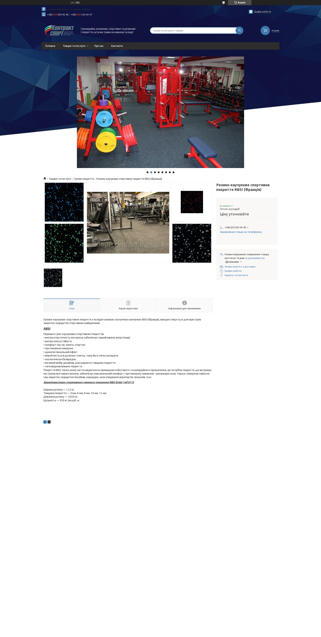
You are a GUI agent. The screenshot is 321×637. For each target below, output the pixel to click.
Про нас (99, 46)
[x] (49, 422)
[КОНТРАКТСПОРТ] (59, 30)
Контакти (117, 46)
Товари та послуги (74, 46)
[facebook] (45, 422)
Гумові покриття (84, 178)
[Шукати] (239, 30)
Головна (50, 46)
